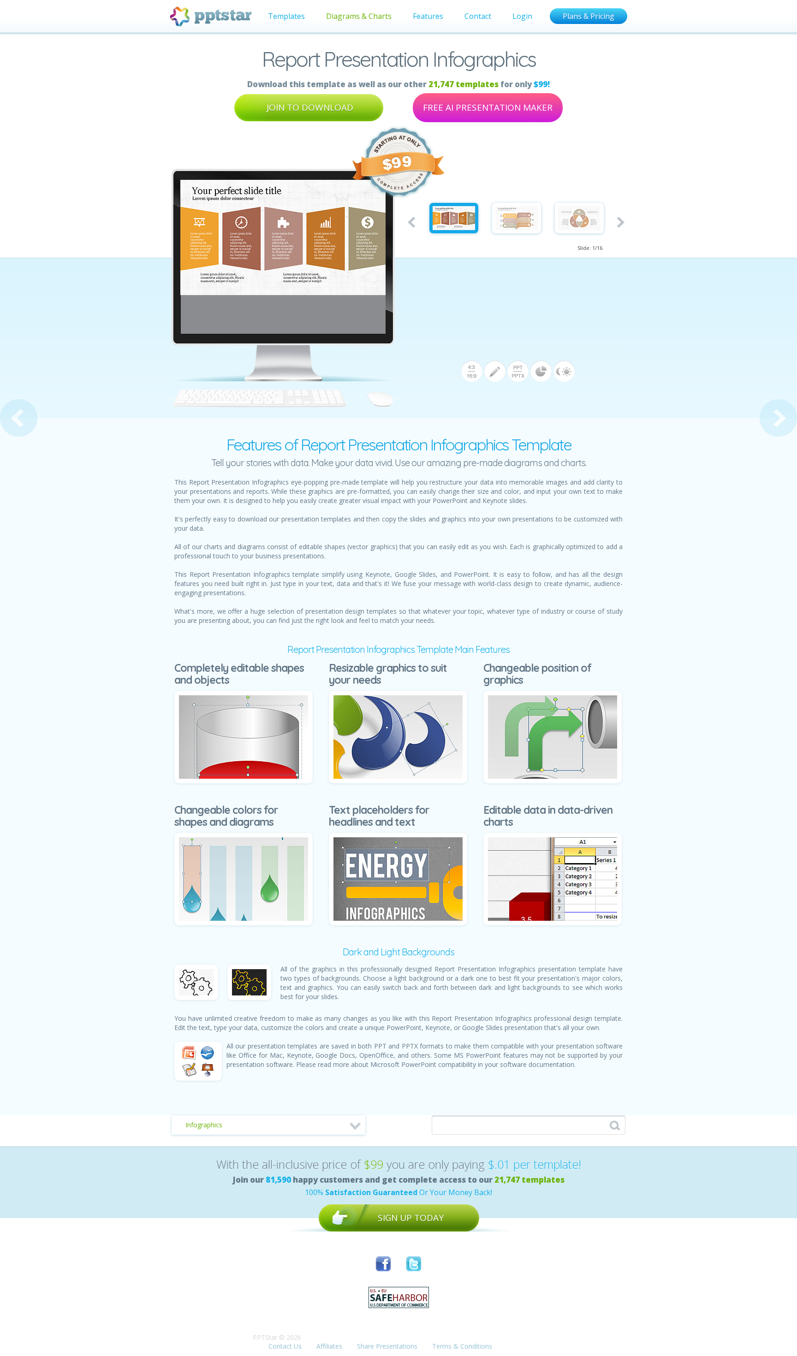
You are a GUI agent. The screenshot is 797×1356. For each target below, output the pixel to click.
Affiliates (329, 1346)
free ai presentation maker (488, 107)
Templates (286, 16)
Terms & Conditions (462, 1346)
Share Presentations (387, 1346)
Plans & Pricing (588, 16)
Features (428, 16)
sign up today (411, 1218)
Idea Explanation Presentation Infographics (778, 418)
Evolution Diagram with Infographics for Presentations (18, 418)
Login (522, 16)
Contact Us (285, 1346)
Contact (477, 16)
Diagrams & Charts (359, 16)
